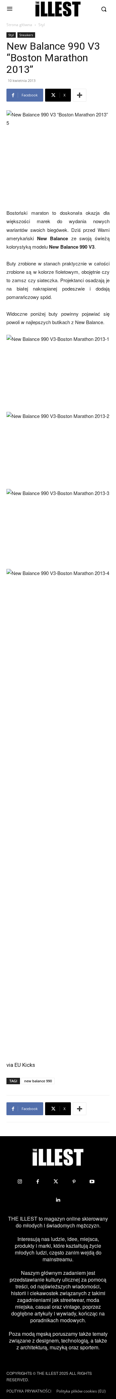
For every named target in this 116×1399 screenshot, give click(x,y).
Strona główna (19, 24)
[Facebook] (37, 1181)
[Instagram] (19, 1181)
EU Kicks (25, 1065)
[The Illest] (58, 9)
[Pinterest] (74, 1181)
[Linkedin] (58, 1199)
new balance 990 (38, 1080)
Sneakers (26, 35)
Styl (41, 24)
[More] (79, 95)
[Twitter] (56, 1181)
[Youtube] (92, 1181)
